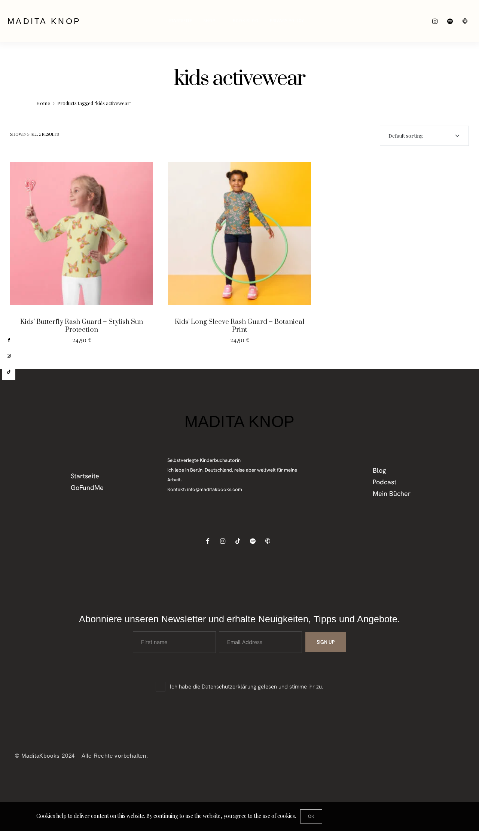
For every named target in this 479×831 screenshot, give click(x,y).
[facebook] (8, 340)
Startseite (180, 21)
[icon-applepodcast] (467, 21)
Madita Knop (44, 21)
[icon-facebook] (209, 541)
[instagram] (8, 356)
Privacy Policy (287, 21)
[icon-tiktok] (239, 541)
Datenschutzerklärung (229, 686)
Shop (209, 21)
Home (43, 103)
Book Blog (246, 21)
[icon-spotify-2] (452, 21)
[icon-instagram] (437, 21)
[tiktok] (8, 372)
